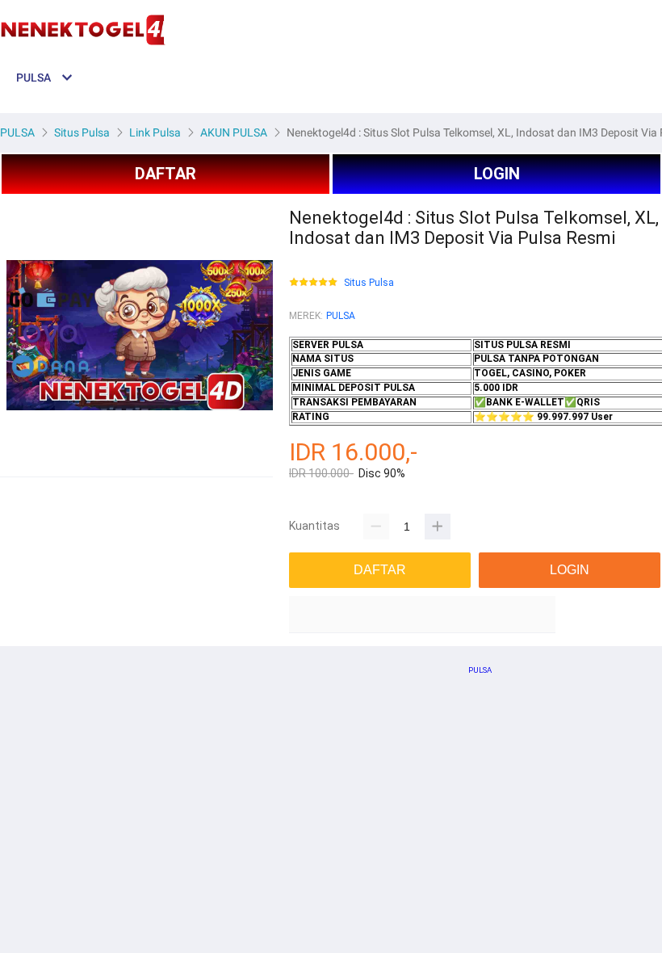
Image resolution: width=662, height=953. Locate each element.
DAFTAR (165, 173)
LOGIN (497, 173)
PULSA (340, 315)
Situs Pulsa (369, 283)
